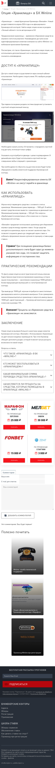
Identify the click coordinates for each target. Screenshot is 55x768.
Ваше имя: (5, 476)
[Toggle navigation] (50, 3)
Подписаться (18, 684)
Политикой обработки (38, 694)
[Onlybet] (4, 3)
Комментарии (8, 472)
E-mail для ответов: (9, 481)
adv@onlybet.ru (18, 763)
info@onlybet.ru (6, 763)
